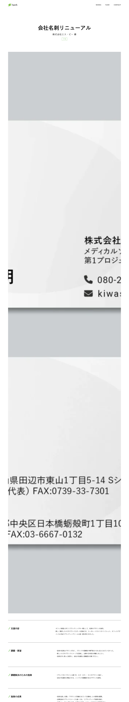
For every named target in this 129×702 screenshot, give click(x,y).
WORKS (98, 5)
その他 (64, 39)
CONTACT (117, 5)
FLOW (107, 5)
